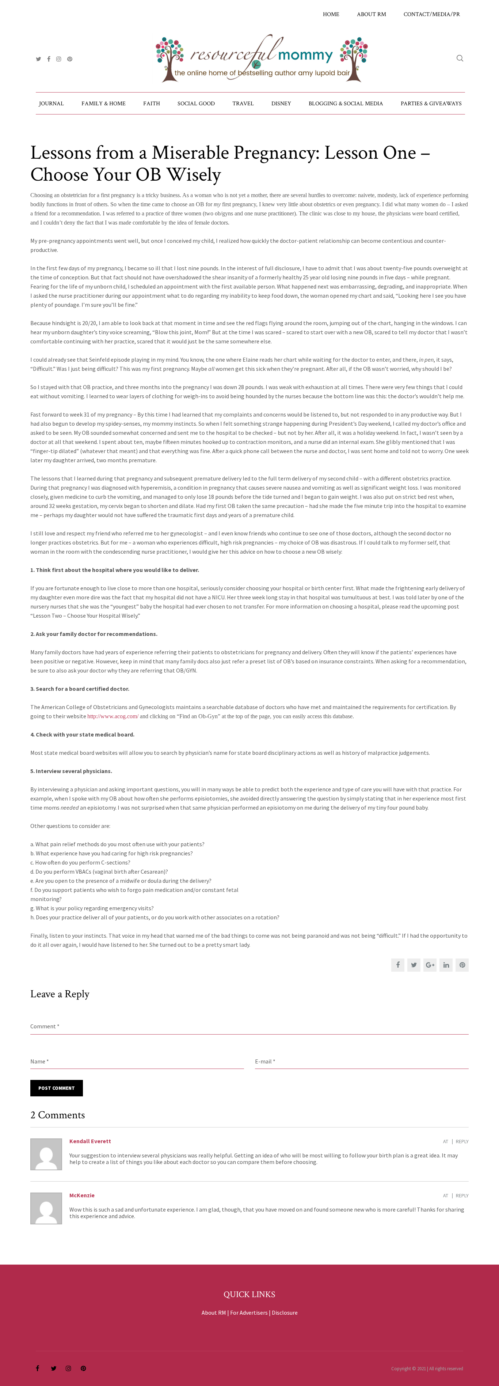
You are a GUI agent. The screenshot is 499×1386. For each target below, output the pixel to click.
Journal (51, 104)
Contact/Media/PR (432, 14)
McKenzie (82, 1195)
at (445, 1141)
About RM (371, 14)
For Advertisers (249, 1312)
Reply (462, 1141)
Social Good (196, 104)
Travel (243, 104)
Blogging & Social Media (346, 104)
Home (331, 14)
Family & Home (103, 104)
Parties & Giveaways (431, 104)
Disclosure (285, 1312)
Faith (151, 104)
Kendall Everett (90, 1141)
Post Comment (56, 1088)
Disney (281, 104)
